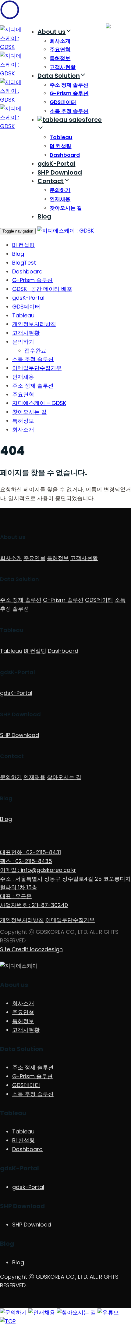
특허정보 (60, 58)
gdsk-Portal (28, 1187)
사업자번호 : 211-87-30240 (34, 905)
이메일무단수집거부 (37, 368)
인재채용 (60, 199)
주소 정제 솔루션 (69, 85)
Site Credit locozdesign (31, 949)
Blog (44, 216)
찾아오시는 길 (66, 207)
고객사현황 (63, 67)
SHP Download (59, 172)
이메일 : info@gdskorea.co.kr (38, 870)
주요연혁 (60, 49)
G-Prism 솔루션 (69, 93)
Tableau (61, 137)
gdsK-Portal (56, 163)
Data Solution (58, 75)
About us (51, 31)
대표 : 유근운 (16, 896)
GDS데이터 (63, 102)
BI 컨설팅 (60, 146)
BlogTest (24, 262)
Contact (50, 181)
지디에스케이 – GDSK (39, 403)
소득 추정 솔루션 (69, 111)
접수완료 (35, 350)
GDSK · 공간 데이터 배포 (42, 289)
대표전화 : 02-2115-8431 (30, 852)
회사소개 (60, 41)
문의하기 (60, 190)
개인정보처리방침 (34, 324)
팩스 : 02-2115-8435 (26, 861)
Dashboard (65, 155)
